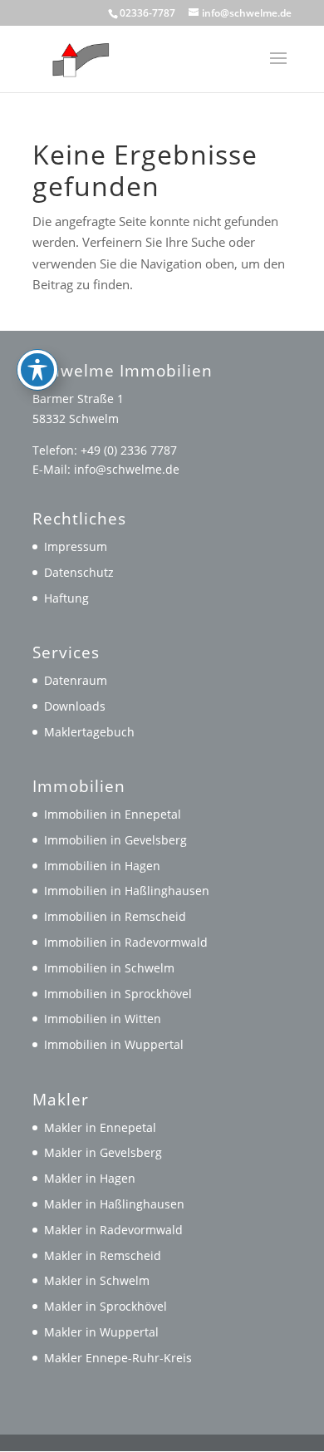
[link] (77, 57)
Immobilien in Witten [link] (102, 1018)
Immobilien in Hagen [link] (102, 866)
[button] (278, 69)
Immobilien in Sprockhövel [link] (118, 994)
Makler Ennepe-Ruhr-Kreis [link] (118, 1358)
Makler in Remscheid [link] (102, 1255)
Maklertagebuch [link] (89, 732)
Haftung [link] (66, 598)
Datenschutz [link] (79, 572)
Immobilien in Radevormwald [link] (126, 942)
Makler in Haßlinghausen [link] (114, 1204)
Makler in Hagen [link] (89, 1178)
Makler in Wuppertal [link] (101, 1332)
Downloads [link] (75, 706)
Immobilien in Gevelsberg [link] (115, 840)
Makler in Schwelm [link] (97, 1280)
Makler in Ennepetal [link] (100, 1127)
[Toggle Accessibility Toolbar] (37, 370)
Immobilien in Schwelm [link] (109, 968)
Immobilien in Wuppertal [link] (114, 1044)
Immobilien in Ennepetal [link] (112, 814)
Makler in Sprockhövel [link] (105, 1306)
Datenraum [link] (75, 680)
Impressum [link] (75, 546)
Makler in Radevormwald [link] (113, 1230)
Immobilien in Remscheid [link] (115, 916)
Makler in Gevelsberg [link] (103, 1152)
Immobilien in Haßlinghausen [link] (126, 890)
